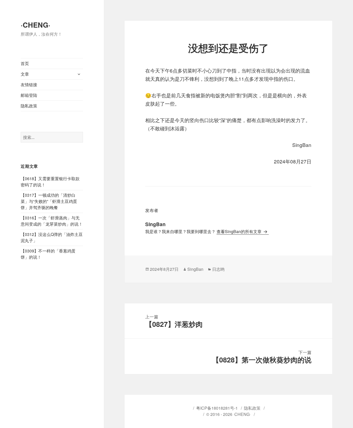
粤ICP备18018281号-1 (217, 408)
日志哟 (218, 269)
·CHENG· (35, 25)
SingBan (195, 269)
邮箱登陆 (29, 95)
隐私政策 (29, 106)
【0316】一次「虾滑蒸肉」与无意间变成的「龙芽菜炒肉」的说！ (52, 221)
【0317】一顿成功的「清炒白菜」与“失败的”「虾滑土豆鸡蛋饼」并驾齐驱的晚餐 (49, 201)
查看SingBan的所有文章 (240, 231)
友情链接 (29, 85)
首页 (25, 63)
